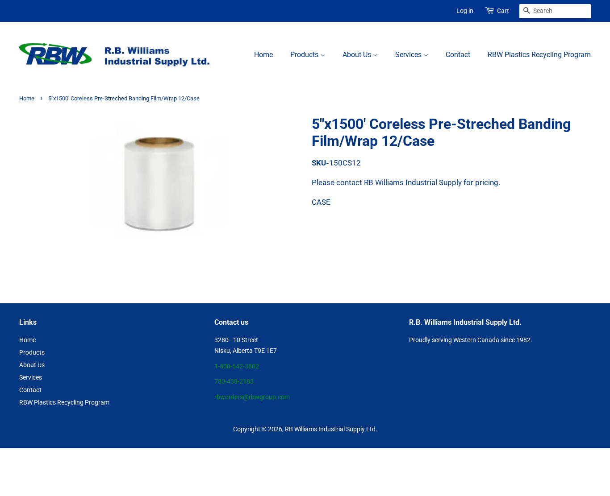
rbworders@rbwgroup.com (252, 397)
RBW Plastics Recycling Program (539, 54)
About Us (358, 54)
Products (305, 54)
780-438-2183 (234, 381)
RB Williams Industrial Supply (325, 429)
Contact (458, 54)
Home (263, 54)
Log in (464, 10)
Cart (503, 10)
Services (409, 54)
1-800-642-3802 (236, 366)
